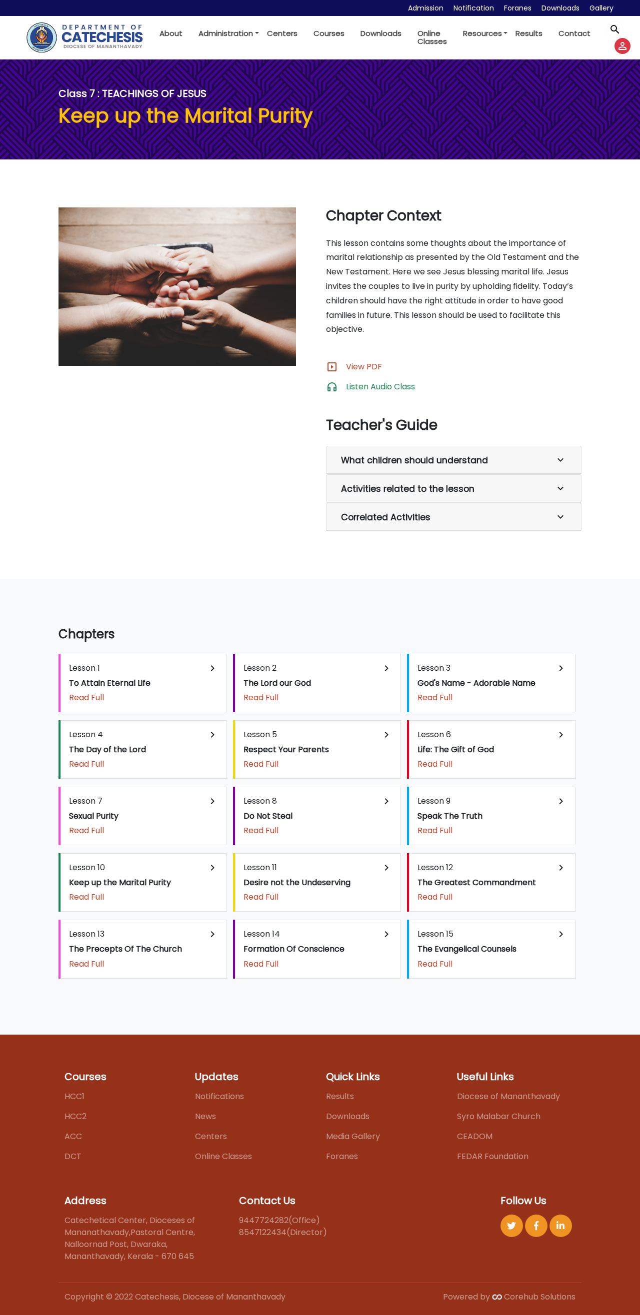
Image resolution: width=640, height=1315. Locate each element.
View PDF (364, 366)
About (171, 33)
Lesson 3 (492, 682)
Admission (426, 8)
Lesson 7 (143, 815)
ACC (73, 1136)
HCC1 (74, 1096)
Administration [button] (225, 33)
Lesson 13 (143, 948)
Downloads (561, 8)
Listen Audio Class (380, 386)
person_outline (622, 46)
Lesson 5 (318, 749)
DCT (73, 1156)
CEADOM (474, 1136)
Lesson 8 (318, 815)
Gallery (602, 8)
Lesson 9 (492, 815)
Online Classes (432, 37)
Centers (282, 33)
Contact (574, 33)
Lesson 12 (492, 882)
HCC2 (75, 1116)
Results (529, 33)
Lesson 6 (492, 749)
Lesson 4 (143, 749)
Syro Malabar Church (498, 1116)
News (205, 1116)
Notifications (219, 1096)
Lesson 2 (318, 682)
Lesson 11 (318, 882)
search (615, 29)
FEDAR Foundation (492, 1156)
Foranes (518, 8)
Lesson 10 (143, 882)
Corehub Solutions (539, 1297)
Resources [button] (482, 33)
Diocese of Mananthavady (508, 1096)
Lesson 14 (318, 948)
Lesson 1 (143, 682)
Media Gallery (353, 1136)
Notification (474, 8)
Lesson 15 (492, 948)
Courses (329, 33)
